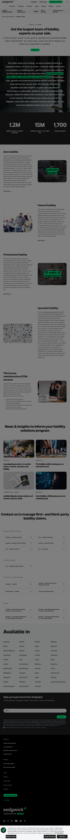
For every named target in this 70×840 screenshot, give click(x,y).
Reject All (62, 836)
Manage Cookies (11, 836)
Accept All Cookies (50, 836)
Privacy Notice (59, 833)
